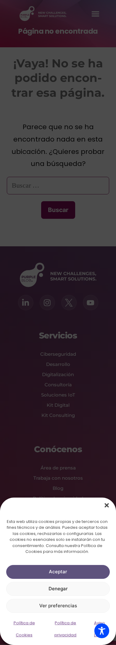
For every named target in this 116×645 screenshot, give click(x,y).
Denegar (58, 589)
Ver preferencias (58, 606)
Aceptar (58, 572)
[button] (107, 505)
